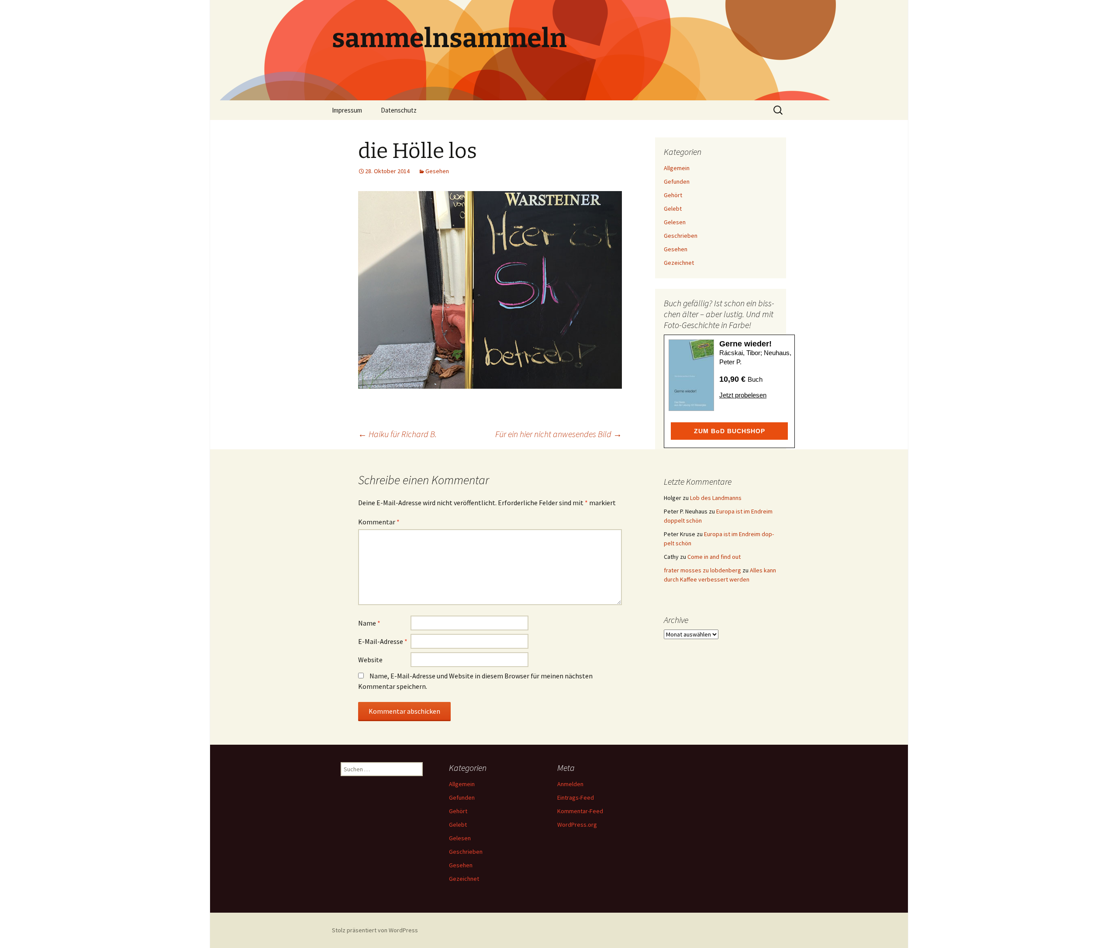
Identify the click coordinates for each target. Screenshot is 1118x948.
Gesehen (437, 171)
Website (370, 659)
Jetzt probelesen (742, 395)
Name (369, 623)
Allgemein (677, 168)
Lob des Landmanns (716, 498)
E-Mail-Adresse (382, 641)
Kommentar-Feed (580, 811)
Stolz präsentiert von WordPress (375, 930)
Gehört (673, 195)
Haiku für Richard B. (397, 433)
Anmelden (570, 784)
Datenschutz (399, 110)
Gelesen (675, 222)
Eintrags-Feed (575, 797)
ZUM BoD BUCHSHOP (729, 431)
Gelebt (673, 208)
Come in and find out (714, 557)
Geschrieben (680, 236)
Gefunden (677, 181)
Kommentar (379, 521)
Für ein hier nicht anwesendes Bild (558, 433)
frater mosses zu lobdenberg (702, 570)
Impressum (347, 110)
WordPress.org (577, 824)
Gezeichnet (679, 263)
